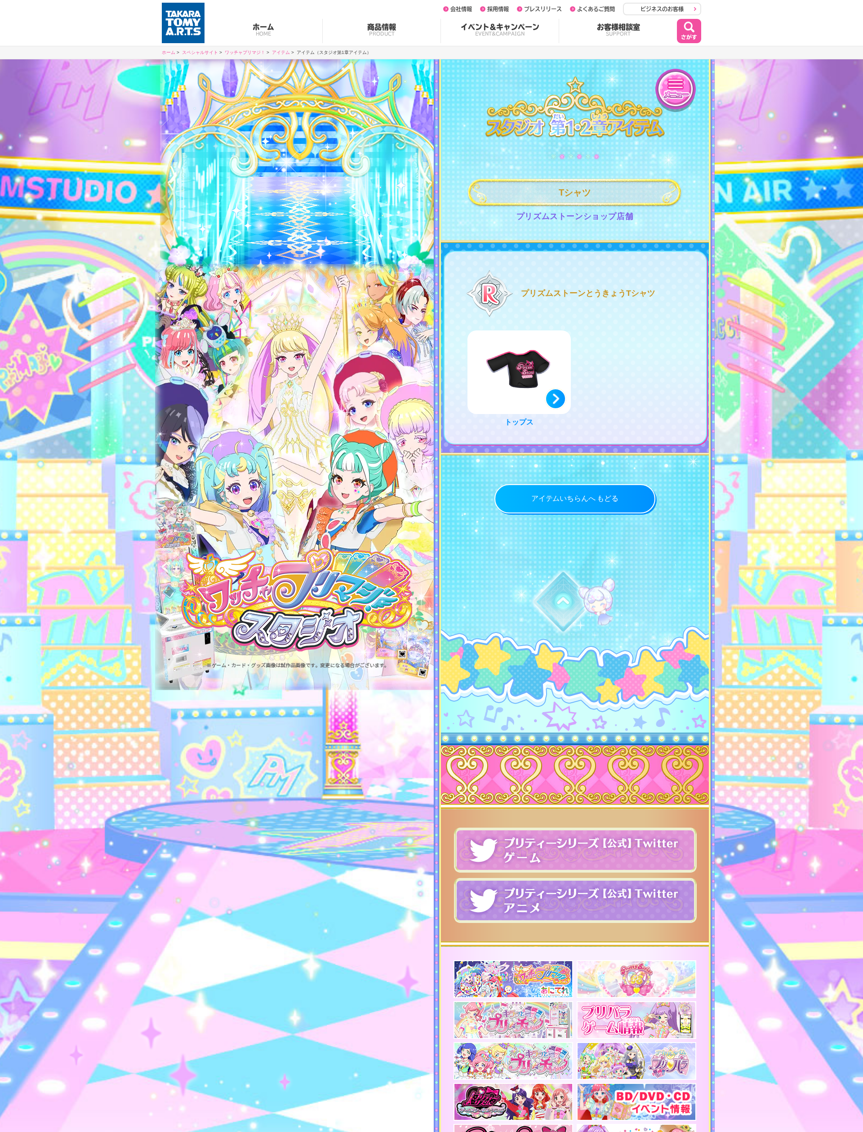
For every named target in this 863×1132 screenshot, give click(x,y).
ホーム (263, 29)
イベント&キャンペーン (500, 29)
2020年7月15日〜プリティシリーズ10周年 (636, 979)
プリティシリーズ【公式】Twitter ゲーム (575, 850)
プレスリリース (543, 9)
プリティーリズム (513, 1102)
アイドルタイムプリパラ (636, 1061)
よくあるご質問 (596, 9)
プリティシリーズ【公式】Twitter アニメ (575, 900)
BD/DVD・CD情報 (636, 1102)
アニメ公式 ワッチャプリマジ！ (513, 979)
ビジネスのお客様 (662, 9)
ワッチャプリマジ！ (245, 52)
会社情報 (461, 9)
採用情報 (498, 9)
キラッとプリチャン (513, 1020)
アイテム (281, 52)
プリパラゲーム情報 (636, 1020)
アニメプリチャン (513, 1061)
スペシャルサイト (200, 52)
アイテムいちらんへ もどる (574, 498)
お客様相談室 (618, 29)
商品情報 (381, 29)
